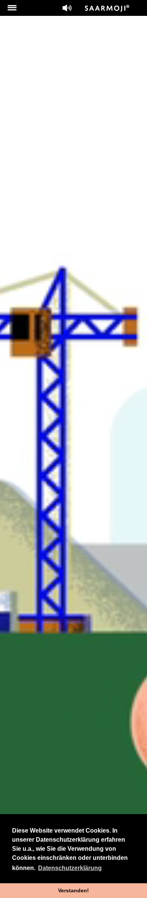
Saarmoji (107, 8)
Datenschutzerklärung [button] (70, 868)
